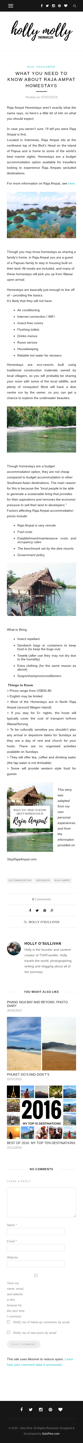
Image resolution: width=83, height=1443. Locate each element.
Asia (30, 66)
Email (12, 1241)
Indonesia (43, 880)
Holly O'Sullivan (44, 922)
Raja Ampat (46, 66)
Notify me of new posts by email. (35, 1333)
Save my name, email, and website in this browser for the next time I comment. (15, 1299)
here (71, 183)
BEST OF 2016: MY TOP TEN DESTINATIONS (41, 1143)
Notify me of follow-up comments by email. (41, 1322)
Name (12, 1225)
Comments (41, 899)
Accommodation (20, 880)
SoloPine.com (50, 1433)
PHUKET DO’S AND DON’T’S (28, 1074)
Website (12, 1257)
